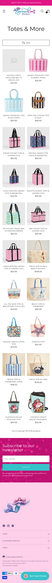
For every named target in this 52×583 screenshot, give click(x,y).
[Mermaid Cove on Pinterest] (13, 526)
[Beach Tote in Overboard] (38, 289)
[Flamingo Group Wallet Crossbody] (38, 402)
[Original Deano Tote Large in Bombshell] (38, 138)
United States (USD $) (14, 557)
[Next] (48, 3)
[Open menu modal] (4, 11)
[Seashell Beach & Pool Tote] (13, 327)
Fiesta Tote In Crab (38, 379)
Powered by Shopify (10, 565)
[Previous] (4, 3)
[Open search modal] (42, 11)
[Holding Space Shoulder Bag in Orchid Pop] (13, 60)
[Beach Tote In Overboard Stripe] (13, 364)
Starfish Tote (38, 342)
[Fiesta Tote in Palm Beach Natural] (38, 251)
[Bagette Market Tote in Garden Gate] (38, 176)
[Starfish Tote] (38, 327)
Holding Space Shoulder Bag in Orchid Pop (14, 77)
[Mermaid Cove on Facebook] (4, 526)
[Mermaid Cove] (26, 11)
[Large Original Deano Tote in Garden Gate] (13, 251)
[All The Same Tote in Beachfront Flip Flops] (13, 289)
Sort (28, 43)
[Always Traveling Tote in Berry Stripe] (38, 60)
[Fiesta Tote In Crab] (38, 364)
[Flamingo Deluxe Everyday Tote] (13, 402)
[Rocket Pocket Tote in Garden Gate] (13, 138)
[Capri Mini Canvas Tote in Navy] (38, 100)
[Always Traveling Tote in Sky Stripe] (13, 100)
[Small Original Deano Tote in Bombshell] (13, 176)
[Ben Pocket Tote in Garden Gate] (38, 213)
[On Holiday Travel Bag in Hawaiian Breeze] (13, 213)
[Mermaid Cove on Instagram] (8, 526)
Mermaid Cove (22, 561)
